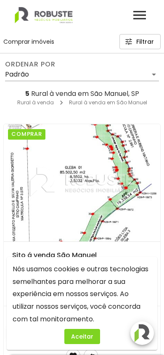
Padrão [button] (17, 74)
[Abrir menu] (139, 15)
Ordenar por (30, 64)
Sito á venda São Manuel (54, 255)
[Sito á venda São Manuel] (82, 182)
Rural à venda (35, 102)
